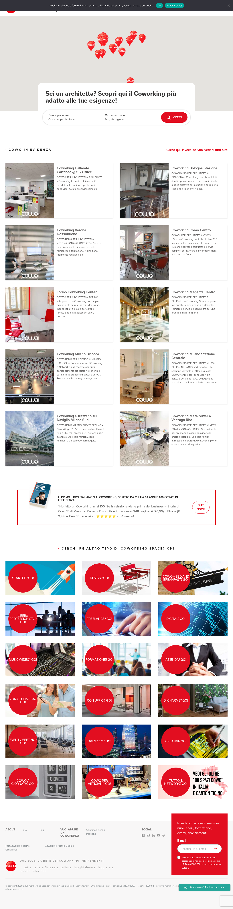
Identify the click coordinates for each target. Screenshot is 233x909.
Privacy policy (175, 5)
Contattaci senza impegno (95, 832)
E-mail (181, 840)
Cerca (178, 117)
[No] (228, 5)
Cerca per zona (115, 115)
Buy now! (201, 507)
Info (25, 830)
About (10, 829)
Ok (159, 5)
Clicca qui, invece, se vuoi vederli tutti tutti (197, 149)
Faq (42, 830)
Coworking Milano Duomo (59, 846)
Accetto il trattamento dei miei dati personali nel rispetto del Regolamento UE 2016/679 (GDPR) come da (201, 862)
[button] (122, 52)
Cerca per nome (58, 115)
